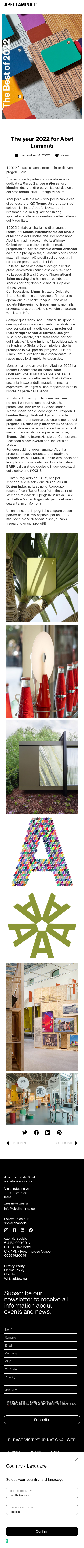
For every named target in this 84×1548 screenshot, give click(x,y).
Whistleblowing (15, 1278)
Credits (9, 1274)
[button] (24, 1132)
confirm (42, 1531)
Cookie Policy (14, 1270)
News (64, 155)
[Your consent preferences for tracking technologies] (7, 1541)
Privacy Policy (14, 1266)
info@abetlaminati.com (21, 1208)
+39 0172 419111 (16, 1204)
